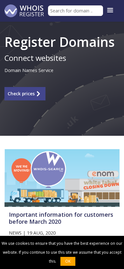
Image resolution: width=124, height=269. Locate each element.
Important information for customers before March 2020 (61, 218)
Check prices (21, 94)
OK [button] (68, 261)
